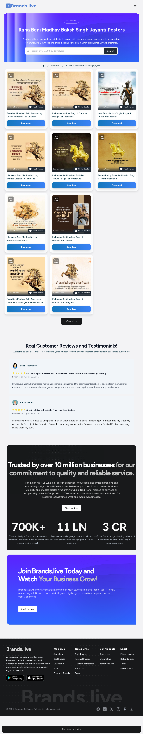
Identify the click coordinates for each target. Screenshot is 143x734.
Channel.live (105, 659)
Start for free (71, 508)
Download (26, 123)
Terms (123, 663)
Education (58, 663)
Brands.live (18, 649)
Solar (55, 668)
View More (71, 321)
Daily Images (81, 654)
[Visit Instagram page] (120, 709)
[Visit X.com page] (113, 709)
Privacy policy (127, 654)
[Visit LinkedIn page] (106, 709)
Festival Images (82, 659)
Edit (20, 95)
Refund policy (127, 659)
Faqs (77, 673)
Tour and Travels (61, 673)
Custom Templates (84, 663)
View (30, 95)
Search (110, 51)
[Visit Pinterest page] (126, 709)
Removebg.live (106, 663)
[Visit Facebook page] (99, 709)
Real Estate (59, 659)
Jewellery (58, 654)
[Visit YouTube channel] (133, 709)
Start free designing (71, 729)
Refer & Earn (126, 668)
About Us (80, 668)
